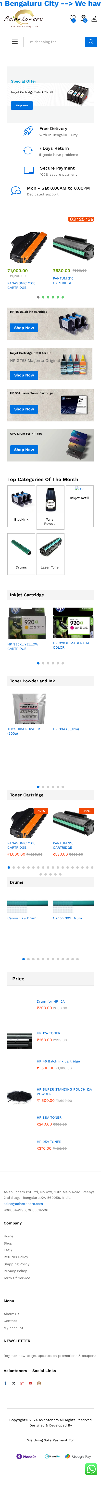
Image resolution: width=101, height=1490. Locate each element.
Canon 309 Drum (67, 918)
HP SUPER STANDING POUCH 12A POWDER (64, 1091)
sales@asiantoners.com (23, 1204)
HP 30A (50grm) (66, 729)
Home (8, 1236)
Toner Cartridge (26, 794)
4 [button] (53, 297)
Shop (8, 1243)
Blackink (21, 519)
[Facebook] (5, 1383)
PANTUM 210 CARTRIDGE (63, 280)
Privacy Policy (15, 1271)
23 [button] (60, 874)
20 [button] (45, 874)
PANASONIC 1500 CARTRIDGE (21, 285)
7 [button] (38, 867)
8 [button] (43, 867)
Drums (21, 567)
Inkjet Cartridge (27, 594)
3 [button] (48, 297)
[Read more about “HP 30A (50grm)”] (61, 721)
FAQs (8, 1250)
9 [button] (48, 867)
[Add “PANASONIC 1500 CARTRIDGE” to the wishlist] (38, 260)
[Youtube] (30, 1383)
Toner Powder (50, 521)
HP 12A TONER (48, 1033)
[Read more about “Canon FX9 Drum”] (16, 910)
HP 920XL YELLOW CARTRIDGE (22, 646)
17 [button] (87, 867)
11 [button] (58, 867)
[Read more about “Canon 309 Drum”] (61, 910)
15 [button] (77, 867)
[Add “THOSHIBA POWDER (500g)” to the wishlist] (38, 721)
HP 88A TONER (49, 1117)
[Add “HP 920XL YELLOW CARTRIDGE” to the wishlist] (38, 636)
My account (13, 1328)
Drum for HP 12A (51, 1001)
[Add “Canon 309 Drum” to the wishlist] (84, 910)
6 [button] (63, 297)
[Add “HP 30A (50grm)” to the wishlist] (84, 721)
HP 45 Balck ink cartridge (58, 1061)
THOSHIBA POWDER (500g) (23, 731)
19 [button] (40, 874)
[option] (50, 94)
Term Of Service (17, 1278)
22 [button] (55, 874)
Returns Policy (16, 1257)
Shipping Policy (16, 1264)
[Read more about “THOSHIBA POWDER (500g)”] (16, 721)
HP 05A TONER (49, 1142)
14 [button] (72, 867)
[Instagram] (39, 1383)
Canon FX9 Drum (21, 918)
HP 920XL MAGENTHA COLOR (71, 645)
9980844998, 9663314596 (26, 1210)
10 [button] (53, 867)
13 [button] (67, 867)
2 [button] (43, 297)
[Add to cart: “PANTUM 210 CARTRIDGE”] (61, 260)
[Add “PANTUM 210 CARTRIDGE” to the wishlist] (84, 260)
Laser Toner (50, 567)
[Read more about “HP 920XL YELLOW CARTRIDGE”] (16, 636)
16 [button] (82, 867)
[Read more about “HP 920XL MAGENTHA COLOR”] (61, 635)
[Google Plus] (22, 1383)
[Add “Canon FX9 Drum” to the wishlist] (38, 910)
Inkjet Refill (79, 498)
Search (91, 42)
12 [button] (63, 867)
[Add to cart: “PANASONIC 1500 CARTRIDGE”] (16, 260)
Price (18, 979)
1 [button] (38, 297)
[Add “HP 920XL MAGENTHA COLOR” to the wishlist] (84, 635)
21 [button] (50, 874)
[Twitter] (14, 1383)
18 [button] (92, 867)
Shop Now (22, 105)
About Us (11, 1314)
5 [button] (58, 297)
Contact (10, 1321)
